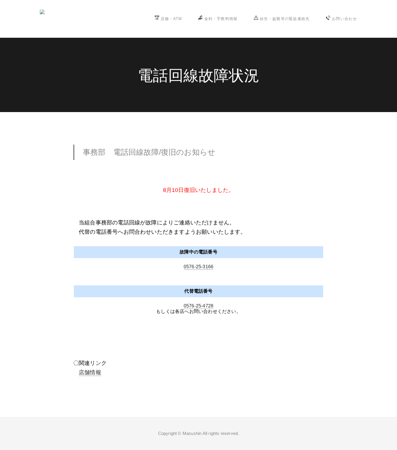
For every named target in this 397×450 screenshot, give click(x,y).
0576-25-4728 (198, 305)
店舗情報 (90, 372)
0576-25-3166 (198, 266)
